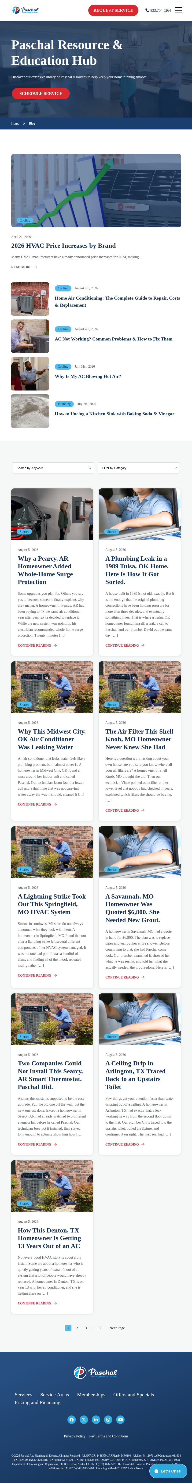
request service (113, 10)
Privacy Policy (74, 1436)
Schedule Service (40, 93)
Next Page (117, 1328)
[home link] (96, 1372)
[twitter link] (84, 1419)
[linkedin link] (96, 1419)
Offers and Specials (133, 1394)
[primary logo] (26, 16)
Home (15, 123)
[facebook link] (71, 1419)
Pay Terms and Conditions (108, 1436)
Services (23, 1394)
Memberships (91, 1394)
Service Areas (54, 1394)
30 (100, 1328)
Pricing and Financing (37, 1402)
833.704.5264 (160, 10)
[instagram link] (108, 1419)
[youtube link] (120, 1419)
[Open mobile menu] (178, 10)
